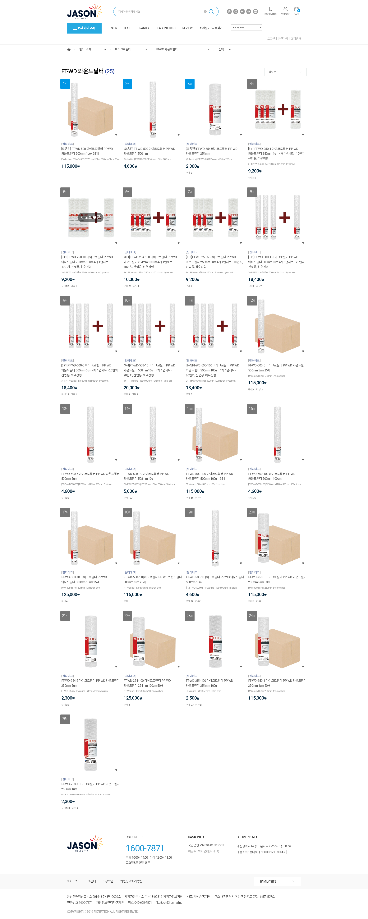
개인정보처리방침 (131, 881)
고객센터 (296, 38)
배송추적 (281, 852)
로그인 (271, 38)
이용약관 (108, 881)
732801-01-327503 (212, 845)
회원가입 (283, 38)
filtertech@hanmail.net (169, 902)
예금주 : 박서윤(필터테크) (203, 851)
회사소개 (72, 881)
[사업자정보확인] (173, 896)
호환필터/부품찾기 (211, 28)
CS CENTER (134, 837)
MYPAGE (285, 14)
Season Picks (165, 28)
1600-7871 (145, 848)
